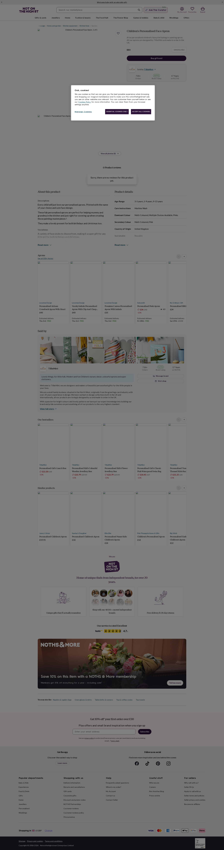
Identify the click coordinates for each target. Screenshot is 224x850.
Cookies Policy (84, 102)
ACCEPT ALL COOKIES (141, 111)
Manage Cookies (83, 112)
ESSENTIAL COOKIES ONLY (117, 111)
